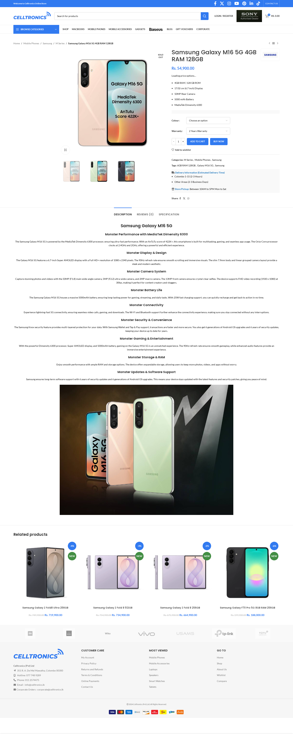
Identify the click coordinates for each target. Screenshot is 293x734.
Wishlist (221, 675)
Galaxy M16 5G (205, 165)
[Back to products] (273, 43)
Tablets (152, 687)
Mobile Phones (31, 43)
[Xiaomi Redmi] (30, 633)
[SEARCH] (205, 16)
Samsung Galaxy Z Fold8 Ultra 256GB (45, 607)
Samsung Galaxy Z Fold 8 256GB (180, 607)
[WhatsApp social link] (188, 198)
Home (16, 43)
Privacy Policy (88, 663)
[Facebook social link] (180, 198)
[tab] (123, 213)
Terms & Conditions (91, 675)
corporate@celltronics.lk (50, 689)
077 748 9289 (33, 675)
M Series (60, 43)
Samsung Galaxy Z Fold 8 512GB (112, 607)
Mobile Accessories (159, 663)
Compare (222, 681)
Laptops (153, 669)
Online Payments (90, 681)
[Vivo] (146, 633)
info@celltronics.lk (35, 684)
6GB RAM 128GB (186, 165)
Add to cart (197, 141)
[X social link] (184, 198)
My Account (87, 657)
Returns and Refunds (92, 669)
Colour (175, 120)
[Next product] (278, 43)
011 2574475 (32, 680)
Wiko (108, 633)
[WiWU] (69, 633)
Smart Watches (157, 681)
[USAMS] (185, 633)
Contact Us (87, 687)
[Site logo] (32, 15)
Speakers (153, 675)
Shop (219, 663)
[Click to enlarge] (65, 150)
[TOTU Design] (262, 633)
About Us (222, 669)
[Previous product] (269, 43)
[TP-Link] (224, 633)
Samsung (47, 43)
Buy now (218, 141)
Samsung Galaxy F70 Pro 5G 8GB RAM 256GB (247, 607)
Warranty (177, 131)
